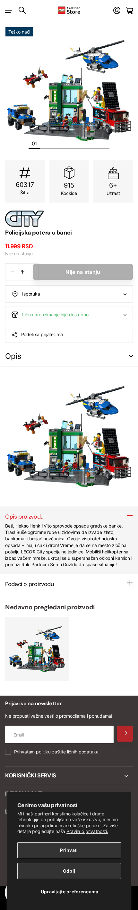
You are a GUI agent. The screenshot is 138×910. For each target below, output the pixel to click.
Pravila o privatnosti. (87, 831)
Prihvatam (56, 751)
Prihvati (69, 850)
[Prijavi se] (116, 10)
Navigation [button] (8, 10)
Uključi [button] (131, 356)
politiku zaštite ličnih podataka (67, 751)
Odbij (69, 871)
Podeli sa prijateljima (42, 334)
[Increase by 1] (22, 272)
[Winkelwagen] (129, 10)
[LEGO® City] (69, 218)
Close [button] (69, 776)
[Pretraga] (22, 10)
